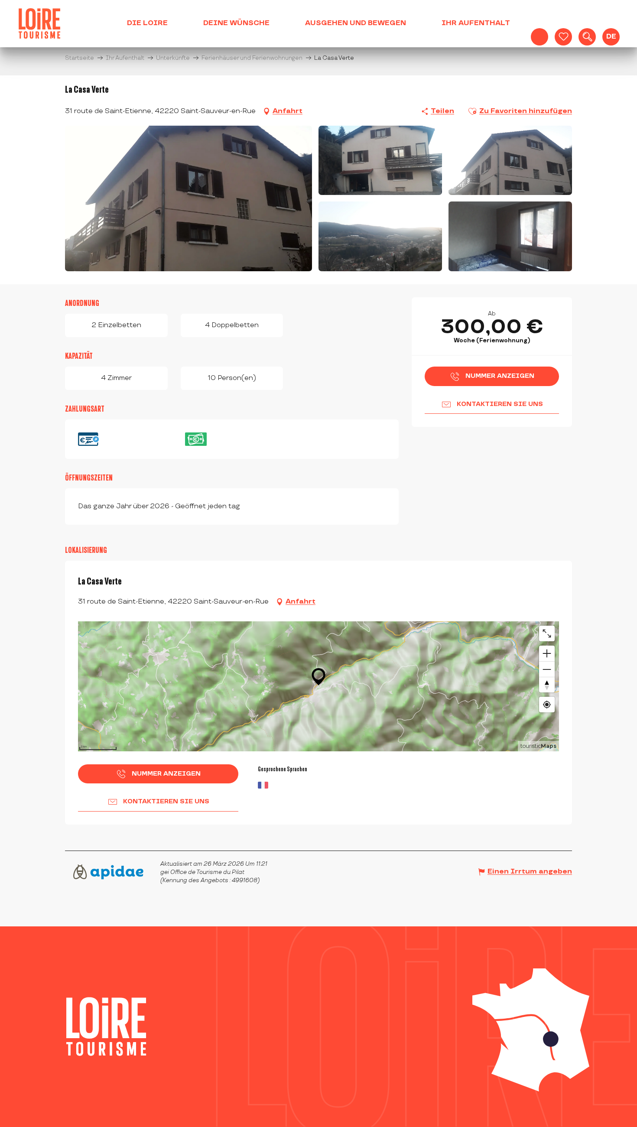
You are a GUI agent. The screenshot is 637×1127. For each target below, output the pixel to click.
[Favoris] (563, 36)
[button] (587, 36)
